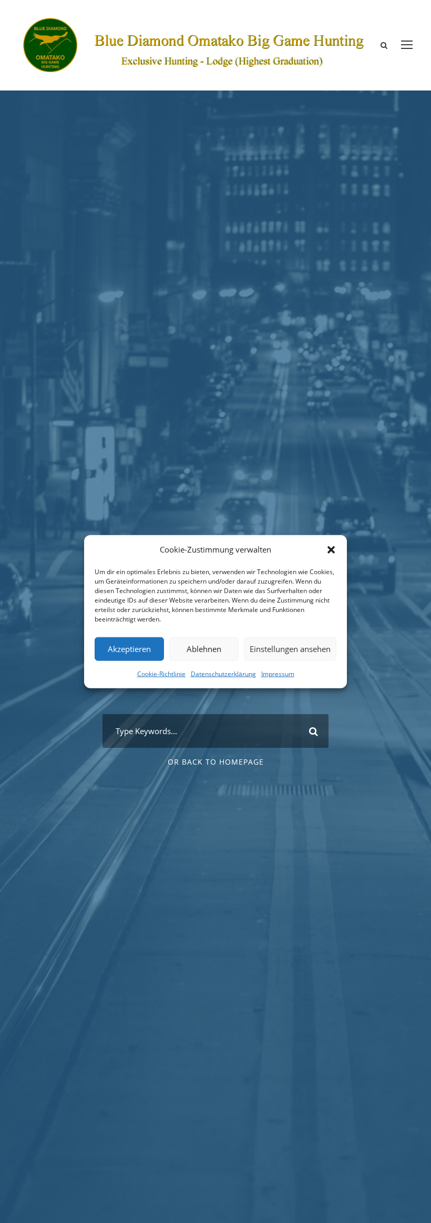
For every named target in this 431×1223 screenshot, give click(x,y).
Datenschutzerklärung (223, 673)
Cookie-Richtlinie (161, 673)
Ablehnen (204, 649)
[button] (331, 549)
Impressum (277, 673)
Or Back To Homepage (216, 762)
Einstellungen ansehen (290, 649)
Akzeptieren (129, 649)
